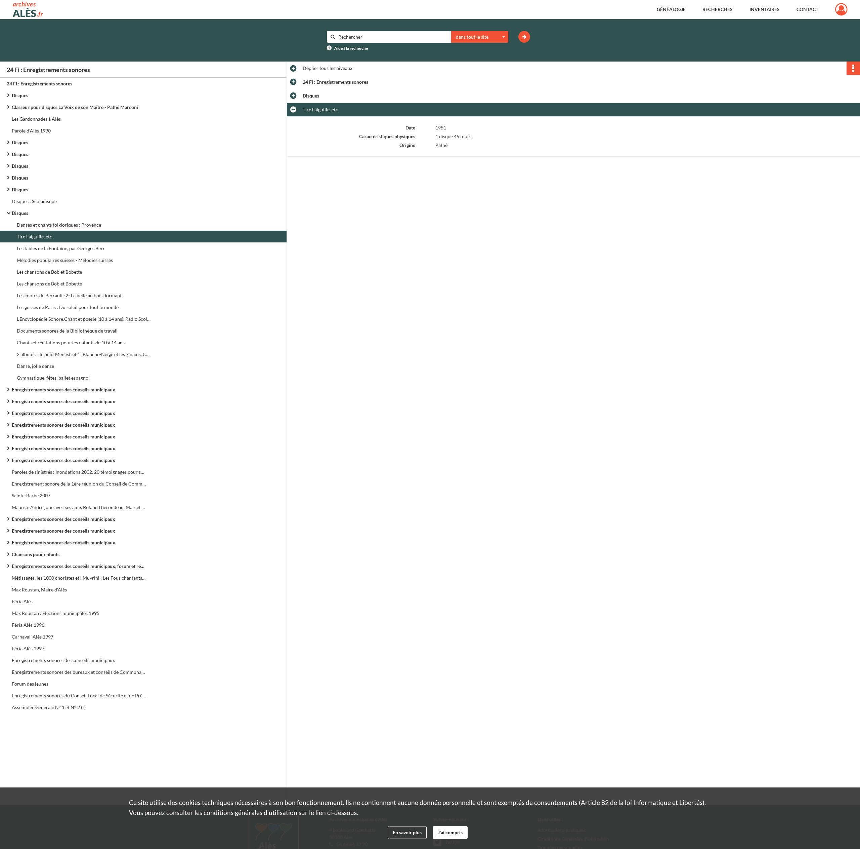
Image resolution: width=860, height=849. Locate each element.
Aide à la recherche (351, 48)
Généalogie (671, 9)
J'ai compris (450, 832)
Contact (807, 9)
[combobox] (479, 37)
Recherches (717, 9)
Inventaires (764, 9)
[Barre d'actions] (853, 68)
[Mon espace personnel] (841, 9)
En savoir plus (407, 832)
